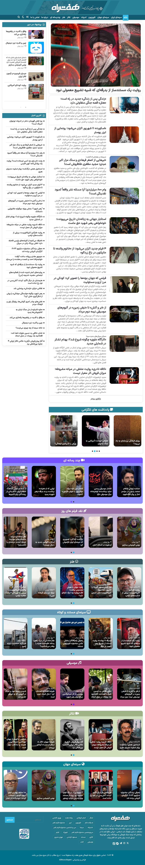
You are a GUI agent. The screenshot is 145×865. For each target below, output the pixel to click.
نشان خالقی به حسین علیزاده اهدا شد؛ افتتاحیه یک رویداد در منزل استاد (101, 694)
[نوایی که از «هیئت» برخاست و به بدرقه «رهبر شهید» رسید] (44, 481)
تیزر (70, 822)
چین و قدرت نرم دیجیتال (16, 43)
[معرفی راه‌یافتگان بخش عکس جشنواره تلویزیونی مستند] (72, 633)
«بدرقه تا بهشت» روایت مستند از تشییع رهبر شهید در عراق (102, 643)
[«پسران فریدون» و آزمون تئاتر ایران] (36, 76)
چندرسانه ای (55, 17)
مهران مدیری (58, 837)
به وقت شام (89, 822)
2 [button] (97, 451)
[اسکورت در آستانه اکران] (101, 532)
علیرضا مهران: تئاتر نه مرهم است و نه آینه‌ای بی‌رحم (46, 744)
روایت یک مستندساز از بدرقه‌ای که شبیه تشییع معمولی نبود (98, 90)
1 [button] (99, 451)
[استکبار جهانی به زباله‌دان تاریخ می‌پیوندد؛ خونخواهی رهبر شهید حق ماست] (124, 225)
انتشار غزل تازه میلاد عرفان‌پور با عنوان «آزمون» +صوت (72, 491)
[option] (127, 430)
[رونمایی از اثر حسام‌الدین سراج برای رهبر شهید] (72, 684)
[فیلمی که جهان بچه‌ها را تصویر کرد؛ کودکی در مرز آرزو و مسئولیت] (124, 284)
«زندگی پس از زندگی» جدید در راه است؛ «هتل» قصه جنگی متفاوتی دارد (83, 101)
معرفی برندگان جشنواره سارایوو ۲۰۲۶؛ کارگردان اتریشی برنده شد (130, 795)
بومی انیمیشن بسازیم (17, 64)
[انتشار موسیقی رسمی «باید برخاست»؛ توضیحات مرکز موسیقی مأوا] (101, 481)
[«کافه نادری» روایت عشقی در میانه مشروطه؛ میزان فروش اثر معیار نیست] (124, 375)
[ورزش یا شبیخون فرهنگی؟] (95, 430)
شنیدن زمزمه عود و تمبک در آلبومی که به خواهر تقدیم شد (15, 694)
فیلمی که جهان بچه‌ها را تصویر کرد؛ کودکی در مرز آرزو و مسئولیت (80, 280)
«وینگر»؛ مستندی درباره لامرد (16, 645)
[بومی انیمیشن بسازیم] (36, 60)
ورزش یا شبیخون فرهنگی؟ (97, 443)
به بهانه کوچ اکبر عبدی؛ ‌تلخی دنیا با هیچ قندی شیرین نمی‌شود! (64, 441)
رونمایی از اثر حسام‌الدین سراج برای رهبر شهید (72, 695)
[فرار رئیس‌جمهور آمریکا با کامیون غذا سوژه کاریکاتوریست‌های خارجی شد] (101, 582)
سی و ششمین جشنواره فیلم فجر (64, 827)
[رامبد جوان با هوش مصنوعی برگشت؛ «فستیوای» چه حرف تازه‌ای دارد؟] (72, 582)
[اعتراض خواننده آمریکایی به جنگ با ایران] (127, 430)
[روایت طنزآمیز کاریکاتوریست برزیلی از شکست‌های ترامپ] (129, 582)
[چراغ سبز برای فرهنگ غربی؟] (44, 582)
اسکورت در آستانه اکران (102, 545)
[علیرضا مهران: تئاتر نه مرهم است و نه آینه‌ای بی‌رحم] (44, 734)
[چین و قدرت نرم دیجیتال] (36, 47)
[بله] (117, 843)
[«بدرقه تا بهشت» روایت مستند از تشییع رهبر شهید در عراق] (101, 633)
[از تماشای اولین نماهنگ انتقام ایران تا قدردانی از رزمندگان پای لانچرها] (15, 481)
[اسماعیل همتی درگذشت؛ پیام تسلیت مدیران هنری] (129, 734)
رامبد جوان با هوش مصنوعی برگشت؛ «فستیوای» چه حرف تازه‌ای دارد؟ (72, 591)
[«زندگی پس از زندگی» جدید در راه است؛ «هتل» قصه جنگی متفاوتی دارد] (124, 105)
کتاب (82, 842)
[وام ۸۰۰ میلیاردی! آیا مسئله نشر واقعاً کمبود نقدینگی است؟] (124, 196)
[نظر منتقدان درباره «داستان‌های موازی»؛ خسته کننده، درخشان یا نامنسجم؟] (15, 532)
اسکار (91, 818)
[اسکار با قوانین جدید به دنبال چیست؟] (44, 532)
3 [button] (94, 451)
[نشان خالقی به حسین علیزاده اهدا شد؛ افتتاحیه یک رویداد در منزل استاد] (101, 684)
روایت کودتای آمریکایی (17, 85)
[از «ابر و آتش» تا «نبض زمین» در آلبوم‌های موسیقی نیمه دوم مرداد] (124, 314)
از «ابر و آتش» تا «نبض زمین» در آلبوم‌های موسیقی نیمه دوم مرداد (81, 310)
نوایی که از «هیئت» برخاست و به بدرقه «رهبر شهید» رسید (45, 491)
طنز (63, 17)
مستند (83, 837)
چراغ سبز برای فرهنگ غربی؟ (46, 594)
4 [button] (92, 451)
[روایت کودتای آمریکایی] (36, 92)
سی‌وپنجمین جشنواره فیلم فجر (82, 832)
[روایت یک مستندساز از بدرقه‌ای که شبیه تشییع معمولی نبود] (96, 55)
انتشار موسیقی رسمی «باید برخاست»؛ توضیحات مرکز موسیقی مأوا (100, 491)
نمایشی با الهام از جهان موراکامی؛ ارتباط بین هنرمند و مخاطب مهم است (16, 743)
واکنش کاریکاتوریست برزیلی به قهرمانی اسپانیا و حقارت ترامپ (15, 592)
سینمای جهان (103, 17)
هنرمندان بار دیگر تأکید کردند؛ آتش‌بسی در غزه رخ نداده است (100, 795)
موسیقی (75, 17)
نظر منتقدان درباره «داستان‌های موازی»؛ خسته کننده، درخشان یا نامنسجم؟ (16, 540)
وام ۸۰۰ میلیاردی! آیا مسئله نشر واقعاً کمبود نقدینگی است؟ (80, 192)
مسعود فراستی (72, 837)
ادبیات (83, 17)
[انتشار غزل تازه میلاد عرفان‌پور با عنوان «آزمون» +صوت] (72, 481)
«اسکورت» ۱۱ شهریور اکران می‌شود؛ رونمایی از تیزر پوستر (80, 130)
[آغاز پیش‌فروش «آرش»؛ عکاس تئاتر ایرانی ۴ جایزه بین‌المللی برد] (72, 734)
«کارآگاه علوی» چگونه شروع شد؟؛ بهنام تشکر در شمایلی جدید (80, 342)
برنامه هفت (69, 818)
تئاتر (68, 17)
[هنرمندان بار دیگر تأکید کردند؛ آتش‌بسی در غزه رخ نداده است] (101, 785)
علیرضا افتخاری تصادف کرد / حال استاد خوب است (45, 694)
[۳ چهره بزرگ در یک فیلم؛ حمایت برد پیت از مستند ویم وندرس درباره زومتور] (72, 785)
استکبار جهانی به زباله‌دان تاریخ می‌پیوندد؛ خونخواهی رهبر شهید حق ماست (81, 221)
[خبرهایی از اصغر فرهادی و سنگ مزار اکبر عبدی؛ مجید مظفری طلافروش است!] (124, 164)
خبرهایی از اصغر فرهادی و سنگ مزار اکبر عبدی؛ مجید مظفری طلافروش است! (82, 162)
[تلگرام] (120, 843)
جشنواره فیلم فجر (59, 822)
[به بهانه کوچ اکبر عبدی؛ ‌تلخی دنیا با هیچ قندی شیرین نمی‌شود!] (64, 430)
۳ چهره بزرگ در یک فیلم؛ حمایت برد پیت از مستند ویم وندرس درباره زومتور (73, 795)
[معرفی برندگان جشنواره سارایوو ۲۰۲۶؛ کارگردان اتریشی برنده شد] (129, 785)
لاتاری (91, 837)
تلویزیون (91, 17)
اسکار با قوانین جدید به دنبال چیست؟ (45, 543)
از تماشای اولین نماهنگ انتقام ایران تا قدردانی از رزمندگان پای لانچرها (16, 491)
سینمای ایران (116, 17)
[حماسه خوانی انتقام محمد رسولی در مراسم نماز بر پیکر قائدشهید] (129, 481)
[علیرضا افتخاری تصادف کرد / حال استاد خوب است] (44, 684)
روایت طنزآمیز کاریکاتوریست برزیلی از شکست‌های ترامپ (131, 592)
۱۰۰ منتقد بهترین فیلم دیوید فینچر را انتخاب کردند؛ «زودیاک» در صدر (16, 795)
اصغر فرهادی (81, 818)
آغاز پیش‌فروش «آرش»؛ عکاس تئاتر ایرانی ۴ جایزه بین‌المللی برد (72, 744)
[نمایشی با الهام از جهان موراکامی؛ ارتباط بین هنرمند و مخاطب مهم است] (15, 734)
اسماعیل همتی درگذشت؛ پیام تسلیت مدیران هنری (130, 746)
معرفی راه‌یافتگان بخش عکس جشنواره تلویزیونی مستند (73, 643)
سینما (82, 827)
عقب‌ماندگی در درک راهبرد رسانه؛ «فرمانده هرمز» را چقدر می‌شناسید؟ (44, 643)
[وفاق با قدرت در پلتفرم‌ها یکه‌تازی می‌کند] (36, 34)
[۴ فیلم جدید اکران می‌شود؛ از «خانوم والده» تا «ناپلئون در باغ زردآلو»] (124, 255)
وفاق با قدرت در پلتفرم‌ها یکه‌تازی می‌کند (16, 33)
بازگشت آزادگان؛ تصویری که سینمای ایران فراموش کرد (73, 542)
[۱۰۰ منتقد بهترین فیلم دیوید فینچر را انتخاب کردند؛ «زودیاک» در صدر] (15, 785)
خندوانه (90, 827)
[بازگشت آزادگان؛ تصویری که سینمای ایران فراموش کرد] (72, 532)
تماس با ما (34, 17)
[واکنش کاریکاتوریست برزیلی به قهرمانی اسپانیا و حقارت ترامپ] (15, 582)
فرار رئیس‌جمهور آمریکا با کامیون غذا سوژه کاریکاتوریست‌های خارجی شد (101, 591)
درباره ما (44, 17)
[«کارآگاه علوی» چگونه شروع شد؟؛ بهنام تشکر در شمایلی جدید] (124, 343)
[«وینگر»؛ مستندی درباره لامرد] (15, 633)
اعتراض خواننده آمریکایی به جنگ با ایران (129, 442)
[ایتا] (114, 843)
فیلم (57, 832)
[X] (127, 843)
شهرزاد (65, 832)
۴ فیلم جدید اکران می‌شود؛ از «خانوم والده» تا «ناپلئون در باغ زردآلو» (79, 251)
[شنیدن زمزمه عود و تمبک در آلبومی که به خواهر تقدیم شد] (15, 684)
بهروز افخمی (56, 818)
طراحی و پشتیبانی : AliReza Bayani (72, 859)
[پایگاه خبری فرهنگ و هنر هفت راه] (72, 7)
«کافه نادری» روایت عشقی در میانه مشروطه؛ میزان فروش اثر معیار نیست (80, 371)
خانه (125, 17)
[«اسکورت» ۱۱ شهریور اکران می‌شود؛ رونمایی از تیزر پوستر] (124, 134)
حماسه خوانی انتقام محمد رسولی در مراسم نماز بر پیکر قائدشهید (130, 491)
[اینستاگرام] (124, 843)
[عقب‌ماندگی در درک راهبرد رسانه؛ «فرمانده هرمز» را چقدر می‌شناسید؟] (44, 633)
